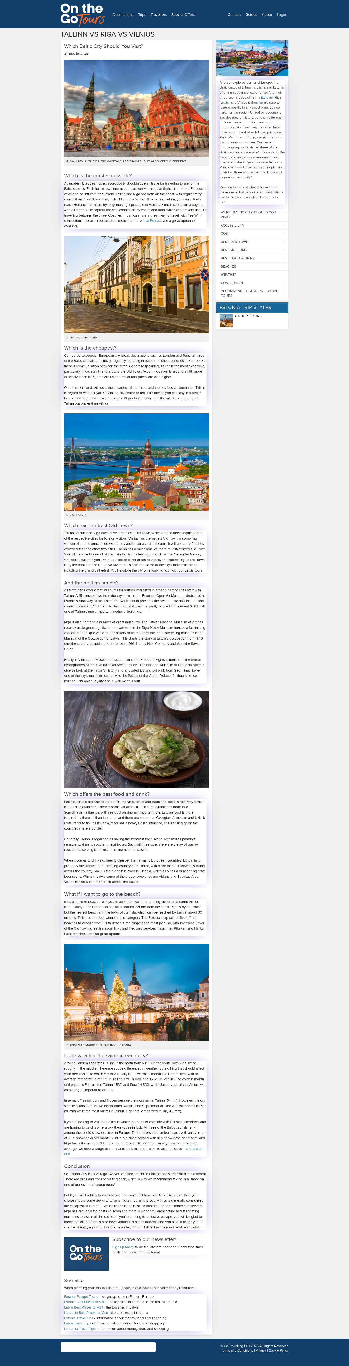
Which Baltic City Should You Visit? (248, 214)
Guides (251, 14)
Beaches (228, 267)
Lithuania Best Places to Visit (86, 1312)
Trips (142, 14)
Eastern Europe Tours (81, 1297)
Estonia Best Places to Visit (85, 1302)
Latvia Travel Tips (78, 1323)
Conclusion (232, 283)
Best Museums (234, 250)
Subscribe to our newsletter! (144, 1239)
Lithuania (255, 102)
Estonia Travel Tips (78, 1318)
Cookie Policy (278, 1350)
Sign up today (123, 1247)
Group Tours (248, 316)
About (267, 14)
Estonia (267, 97)
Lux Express (152, 220)
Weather (229, 275)
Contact (234, 14)
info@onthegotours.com (79, 1349)
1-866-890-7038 (129, 1345)
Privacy (261, 1350)
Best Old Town (235, 242)
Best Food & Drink (238, 258)
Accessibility (232, 225)
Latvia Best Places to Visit (83, 1307)
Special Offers (183, 14)
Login (281, 14)
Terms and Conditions (237, 1350)
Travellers (159, 14)
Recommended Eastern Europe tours (249, 293)
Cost (225, 234)
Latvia (224, 102)
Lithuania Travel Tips (80, 1329)
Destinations (123, 14)
